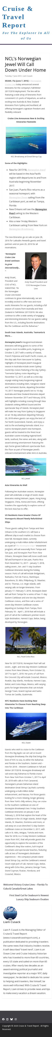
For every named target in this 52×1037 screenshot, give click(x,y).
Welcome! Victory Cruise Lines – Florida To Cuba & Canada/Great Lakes (25, 886)
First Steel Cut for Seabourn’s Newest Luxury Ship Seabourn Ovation (29, 897)
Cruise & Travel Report (17, 17)
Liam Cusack (27, 76)
